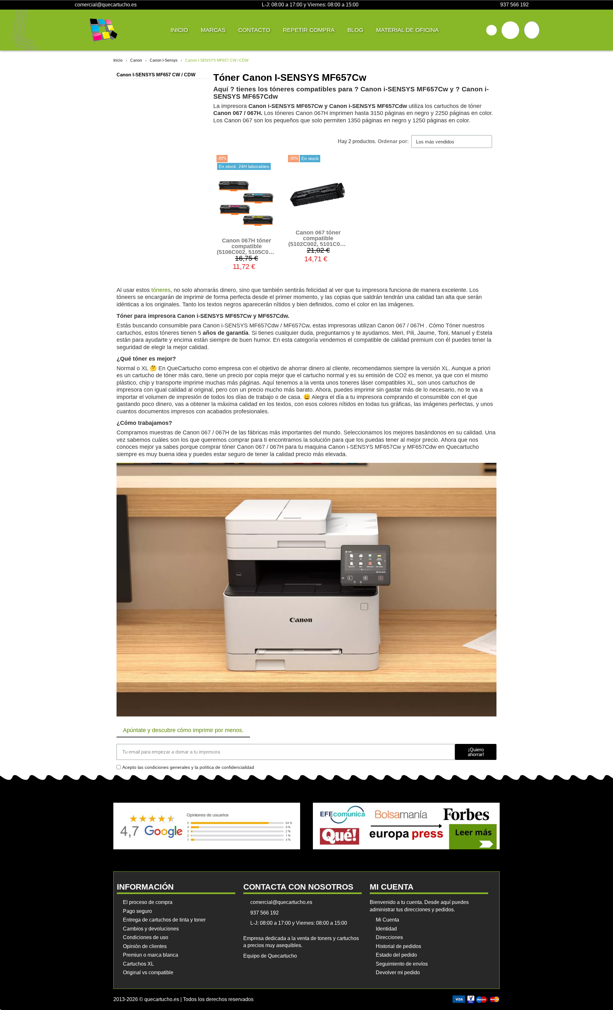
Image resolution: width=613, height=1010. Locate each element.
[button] (491, 30)
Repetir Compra (309, 30)
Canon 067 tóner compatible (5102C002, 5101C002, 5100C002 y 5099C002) (318, 244)
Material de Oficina (407, 30)
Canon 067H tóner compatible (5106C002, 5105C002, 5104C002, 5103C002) (246, 249)
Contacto (254, 30)
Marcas (213, 30)
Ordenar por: (393, 141)
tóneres (160, 290)
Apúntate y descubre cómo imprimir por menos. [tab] (183, 730)
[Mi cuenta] (510, 30)
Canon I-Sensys (164, 60)
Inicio (179, 30)
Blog (355, 30)
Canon (136, 60)
